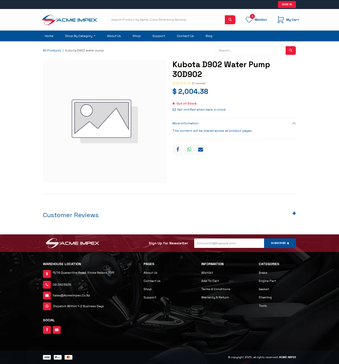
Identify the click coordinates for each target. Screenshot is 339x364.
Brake (263, 273)
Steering (265, 297)
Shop (148, 289)
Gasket (264, 289)
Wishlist (207, 273)
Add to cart (210, 281)
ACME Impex (287, 357)
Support (150, 297)
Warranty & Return (215, 297)
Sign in (287, 4)
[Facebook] (177, 149)
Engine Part (267, 281)
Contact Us (152, 281)
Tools (263, 306)
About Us (150, 273)
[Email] (200, 149)
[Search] (230, 19)
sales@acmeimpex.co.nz (71, 295)
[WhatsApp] (189, 149)
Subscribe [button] (278, 243)
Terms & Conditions (215, 289)
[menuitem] (49, 36)
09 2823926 (62, 285)
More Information (185, 123)
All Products (52, 50)
